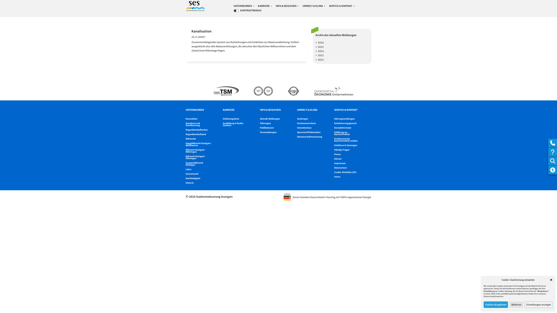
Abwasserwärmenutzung (309, 136)
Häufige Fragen (342, 150)
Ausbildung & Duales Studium (233, 124)
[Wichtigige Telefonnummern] (552, 143)
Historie (190, 183)
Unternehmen (243, 6)
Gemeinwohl (192, 174)
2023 (321, 55)
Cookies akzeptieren (495, 304)
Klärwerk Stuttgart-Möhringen (196, 151)
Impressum (340, 163)
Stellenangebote (231, 119)
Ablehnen (516, 304)
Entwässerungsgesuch (345, 123)
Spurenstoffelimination (309, 132)
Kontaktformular (342, 128)
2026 (321, 42)
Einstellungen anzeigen (538, 304)
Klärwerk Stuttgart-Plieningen (196, 157)
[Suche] (552, 161)
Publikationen (267, 128)
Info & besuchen (270, 109)
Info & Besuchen (286, 6)
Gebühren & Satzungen (345, 145)
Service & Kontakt (340, 6)
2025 (321, 47)
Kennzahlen (191, 119)
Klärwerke (191, 139)
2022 (321, 59)
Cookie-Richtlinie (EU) (345, 172)
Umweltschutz (304, 128)
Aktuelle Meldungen (270, 119)
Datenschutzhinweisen (493, 296)
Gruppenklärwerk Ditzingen (194, 164)
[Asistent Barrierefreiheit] (552, 170)
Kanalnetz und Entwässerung (193, 124)
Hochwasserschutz (306, 123)
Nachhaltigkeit (193, 178)
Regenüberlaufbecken (197, 130)
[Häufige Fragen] (552, 152)
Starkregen (302, 119)
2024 (321, 51)
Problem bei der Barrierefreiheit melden (346, 140)
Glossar (338, 159)
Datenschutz (340, 167)
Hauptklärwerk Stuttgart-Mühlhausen (198, 144)
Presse (337, 154)
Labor (188, 169)
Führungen (265, 123)
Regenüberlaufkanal (196, 134)
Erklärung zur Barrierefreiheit (342, 133)
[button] (551, 279)
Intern (337, 176)
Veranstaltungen (268, 132)
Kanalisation (201, 31)
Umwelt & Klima (313, 6)
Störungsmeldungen (344, 119)
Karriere (264, 6)
